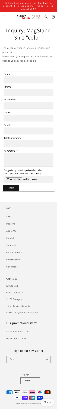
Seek (8, 216)
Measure (10, 223)
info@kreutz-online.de (26, 312)
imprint (10, 238)
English (27, 380)
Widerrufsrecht (14, 259)
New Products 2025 (16, 338)
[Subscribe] (47, 359)
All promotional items (17, 331)
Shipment (11, 245)
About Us (11, 230)
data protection (14, 252)
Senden (11, 187)
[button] (3, 16)
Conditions (12, 266)
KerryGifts (24, 403)
